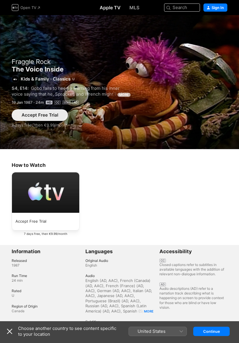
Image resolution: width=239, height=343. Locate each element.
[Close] (9, 331)
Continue (211, 331)
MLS (134, 7)
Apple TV (110, 7)
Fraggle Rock (31, 61)
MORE (124, 95)
